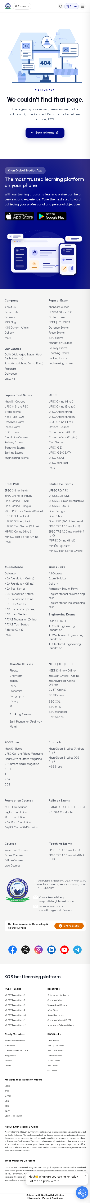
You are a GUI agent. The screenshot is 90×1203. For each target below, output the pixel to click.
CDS (7, 784)
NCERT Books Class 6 (15, 995)
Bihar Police (56, 516)
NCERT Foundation (16, 807)
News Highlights (55, 1015)
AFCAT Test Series (17, 624)
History (14, 701)
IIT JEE (8, 774)
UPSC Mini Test (58, 462)
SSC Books (52, 1070)
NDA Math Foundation (18, 822)
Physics (14, 670)
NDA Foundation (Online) (19, 578)
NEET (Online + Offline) (63, 670)
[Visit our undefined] (25, 948)
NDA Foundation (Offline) (19, 583)
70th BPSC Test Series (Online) (24, 511)
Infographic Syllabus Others (61, 1025)
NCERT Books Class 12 (15, 1025)
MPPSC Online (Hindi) (18, 531)
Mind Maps (53, 1010)
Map (12, 706)
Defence (10, 573)
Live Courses (12, 865)
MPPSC (8, 1096)
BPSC (7, 1091)
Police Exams (56, 332)
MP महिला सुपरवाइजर (60, 545)
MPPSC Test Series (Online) (22, 536)
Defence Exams (58, 327)
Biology (14, 680)
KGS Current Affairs (16, 327)
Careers (10, 317)
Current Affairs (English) (63, 437)
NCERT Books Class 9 (15, 1010)
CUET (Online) (57, 689)
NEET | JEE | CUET (59, 322)
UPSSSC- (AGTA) (59, 506)
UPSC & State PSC (60, 312)
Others (8, 1065)
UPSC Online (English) (62, 406)
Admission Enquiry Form (63, 588)
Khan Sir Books (13, 748)
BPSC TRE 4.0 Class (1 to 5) (64, 526)
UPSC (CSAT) (57, 457)
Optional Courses (59, 427)
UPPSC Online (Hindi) (17, 516)
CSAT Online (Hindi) (61, 422)
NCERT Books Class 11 (15, 1020)
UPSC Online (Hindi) (61, 401)
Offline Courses (14, 860)
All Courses (55, 573)
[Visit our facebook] (12, 948)
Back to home (45, 132)
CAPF (7, 1111)
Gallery (9, 332)
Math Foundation (15, 817)
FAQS (8, 337)
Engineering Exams (61, 363)
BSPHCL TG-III (57, 621)
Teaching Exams (59, 353)
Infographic (10, 1055)
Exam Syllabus (57, 578)
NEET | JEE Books (56, 1045)
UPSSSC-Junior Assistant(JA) (66, 501)
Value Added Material (58, 1005)
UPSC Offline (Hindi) (61, 411)
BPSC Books (53, 1065)
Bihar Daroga (56, 511)
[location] (35, 881)
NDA (7, 779)
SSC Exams (56, 337)
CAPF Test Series (16, 614)
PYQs (52, 468)
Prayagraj (10, 368)
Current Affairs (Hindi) (62, 432)
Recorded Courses (16, 850)
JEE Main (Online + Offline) (64, 675)
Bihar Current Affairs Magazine (23, 758)
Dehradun (11, 373)
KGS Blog (10, 322)
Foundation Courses (60, 342)
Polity (13, 686)
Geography (17, 696)
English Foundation (16, 812)
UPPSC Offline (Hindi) (18, 521)
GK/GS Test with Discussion (21, 827)
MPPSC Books (54, 1060)
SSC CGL (54, 701)
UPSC (7, 1086)
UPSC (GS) (55, 447)
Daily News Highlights (58, 995)
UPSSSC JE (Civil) (59, 495)
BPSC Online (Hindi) (16, 490)
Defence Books (55, 1055)
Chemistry (16, 675)
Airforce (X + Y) (14, 629)
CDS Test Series (15, 604)
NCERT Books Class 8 (15, 1005)
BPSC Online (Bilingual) (18, 495)
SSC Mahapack (58, 711)
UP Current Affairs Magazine (22, 763)
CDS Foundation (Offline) (20, 593)
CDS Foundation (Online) (19, 599)
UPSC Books (53, 1040)
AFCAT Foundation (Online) (21, 619)
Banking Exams (58, 358)
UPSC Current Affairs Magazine (24, 753)
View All (10, 378)
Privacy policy (34, 1198)
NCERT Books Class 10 (15, 1015)
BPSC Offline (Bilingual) (18, 506)
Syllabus (8, 1060)
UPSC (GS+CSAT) (60, 452)
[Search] (61, 6)
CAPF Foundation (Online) (20, 609)
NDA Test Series (15, 588)
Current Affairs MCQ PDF (59, 1020)
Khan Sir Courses (59, 307)
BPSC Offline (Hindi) (17, 501)
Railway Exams (58, 348)
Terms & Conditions (53, 1198)
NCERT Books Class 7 (15, 1000)
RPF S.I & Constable (61, 812)
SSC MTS (55, 706)
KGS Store (55, 766)
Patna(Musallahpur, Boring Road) (24, 363)
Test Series (56, 442)
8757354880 (71, 925)
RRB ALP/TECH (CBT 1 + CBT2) (67, 807)
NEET (8, 769)
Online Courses (14, 855)
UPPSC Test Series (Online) (22, 526)
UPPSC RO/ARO (58, 490)
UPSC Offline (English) (62, 416)
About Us (10, 307)
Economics (16, 691)
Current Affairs (55, 1000)
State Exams (57, 317)
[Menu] (82, 6)
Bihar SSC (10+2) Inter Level (66, 521)
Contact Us (11, 312)
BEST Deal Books (55, 1050)
